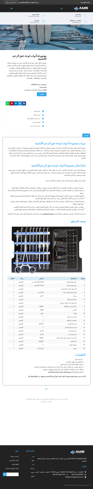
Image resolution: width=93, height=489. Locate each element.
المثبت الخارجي (14, 460)
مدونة (32, 472)
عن (33, 464)
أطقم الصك (42, 87)
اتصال (32, 476)
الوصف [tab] (86, 135)
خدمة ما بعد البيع (48, 214)
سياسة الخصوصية (85, 2)
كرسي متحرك (14, 456)
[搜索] (5, 474)
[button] (61, 8)
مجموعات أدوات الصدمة (36, 90)
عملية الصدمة (28, 90)
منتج (29, 41)
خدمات (32, 468)
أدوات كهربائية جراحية (12, 468)
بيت (33, 41)
